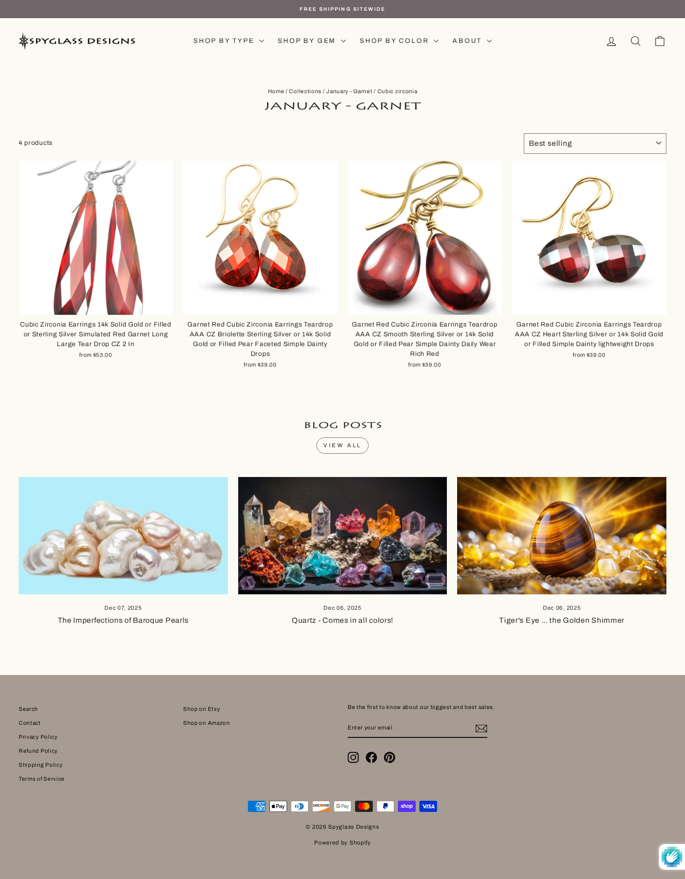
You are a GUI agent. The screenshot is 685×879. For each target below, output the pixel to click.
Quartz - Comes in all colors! (342, 620)
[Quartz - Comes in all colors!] (342, 535)
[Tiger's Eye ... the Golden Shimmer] (561, 535)
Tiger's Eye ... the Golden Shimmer (561, 620)
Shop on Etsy (201, 709)
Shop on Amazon (206, 723)
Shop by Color (396, 40)
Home (276, 91)
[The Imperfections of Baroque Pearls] (123, 535)
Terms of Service (42, 779)
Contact (30, 723)
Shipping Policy (41, 765)
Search (28, 709)
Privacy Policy (38, 737)
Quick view (96, 304)
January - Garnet (349, 91)
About (468, 40)
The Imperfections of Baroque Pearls (123, 620)
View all (342, 445)
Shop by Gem (308, 40)
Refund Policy (38, 751)
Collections (305, 91)
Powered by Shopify (342, 842)
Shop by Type (225, 40)
